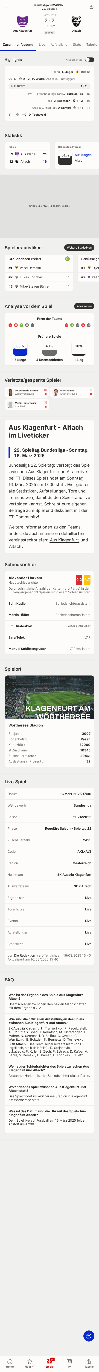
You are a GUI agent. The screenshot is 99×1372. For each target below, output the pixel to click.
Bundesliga (82, 805)
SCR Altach (82, 886)
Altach (15, 546)
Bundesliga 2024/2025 (49, 5)
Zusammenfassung (18, 44)
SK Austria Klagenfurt (74, 875)
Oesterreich (82, 863)
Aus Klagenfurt (64, 539)
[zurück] (7, 7)
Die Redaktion (24, 955)
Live (42, 44)
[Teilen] (91, 7)
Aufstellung (59, 44)
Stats (77, 44)
